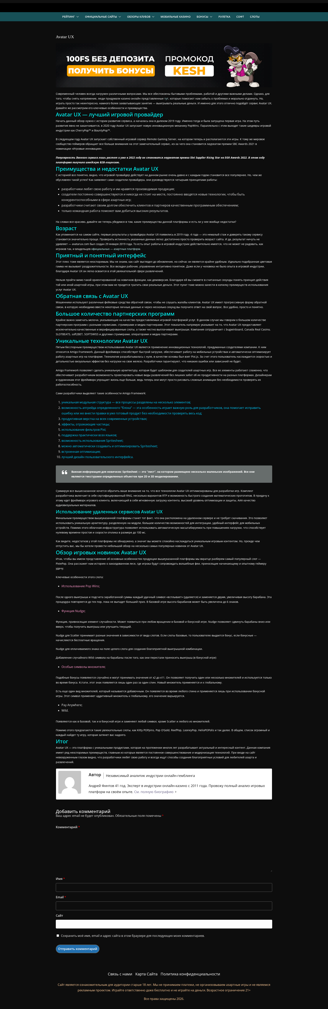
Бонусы (202, 16)
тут (166, 98)
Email (61, 897)
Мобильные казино (176, 16)
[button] (77, 16)
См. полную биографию (153, 791)
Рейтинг (68, 16)
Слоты (254, 16)
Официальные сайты (101, 16)
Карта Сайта (146, 974)
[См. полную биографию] (175, 792)
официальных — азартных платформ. (116, 249)
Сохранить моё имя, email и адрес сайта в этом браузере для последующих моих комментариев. (133, 936)
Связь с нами (120, 974)
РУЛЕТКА (224, 16)
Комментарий (68, 827)
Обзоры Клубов (138, 16)
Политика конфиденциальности (190, 974)
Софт (240, 16)
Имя (60, 879)
